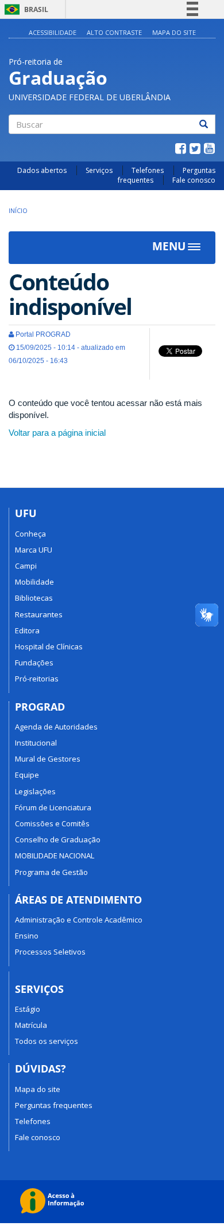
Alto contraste (114, 32)
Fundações (34, 662)
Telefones (148, 170)
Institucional (36, 743)
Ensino (26, 936)
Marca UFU (33, 550)
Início (18, 210)
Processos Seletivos (50, 952)
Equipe (27, 775)
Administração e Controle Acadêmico (78, 919)
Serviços (99, 170)
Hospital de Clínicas (49, 646)
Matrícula (31, 1025)
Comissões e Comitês (52, 823)
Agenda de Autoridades (56, 727)
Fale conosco (193, 180)
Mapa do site (174, 32)
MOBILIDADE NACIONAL (54, 855)
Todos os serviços (46, 1041)
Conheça (30, 534)
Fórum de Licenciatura (53, 807)
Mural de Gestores (47, 759)
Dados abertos (42, 170)
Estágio (27, 1009)
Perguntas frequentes (53, 1105)
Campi (26, 566)
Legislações (35, 791)
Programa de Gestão (51, 872)
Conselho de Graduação (58, 839)
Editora (27, 630)
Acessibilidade (52, 32)
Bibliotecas (34, 598)
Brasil (24, 9)
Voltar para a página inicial (57, 432)
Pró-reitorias (37, 678)
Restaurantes (39, 614)
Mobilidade (34, 582)
